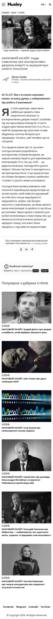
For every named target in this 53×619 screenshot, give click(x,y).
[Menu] (3, 4)
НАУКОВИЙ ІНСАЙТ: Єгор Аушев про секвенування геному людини (21, 429)
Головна (5, 12)
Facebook (8, 606)
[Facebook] (21, 249)
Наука (13, 12)
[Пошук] (50, 4)
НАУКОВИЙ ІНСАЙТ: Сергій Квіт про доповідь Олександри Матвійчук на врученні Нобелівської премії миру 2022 (26, 480)
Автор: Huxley (19, 76)
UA (42, 4)
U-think (21, 12)
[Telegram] (32, 249)
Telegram (21, 606)
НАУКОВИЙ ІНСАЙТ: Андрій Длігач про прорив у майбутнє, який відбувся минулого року (26, 331)
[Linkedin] (26, 249)
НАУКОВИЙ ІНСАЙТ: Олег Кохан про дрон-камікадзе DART (24, 380)
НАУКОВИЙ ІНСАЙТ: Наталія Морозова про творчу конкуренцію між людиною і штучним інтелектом (23, 584)
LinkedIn (33, 606)
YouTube (45, 606)
